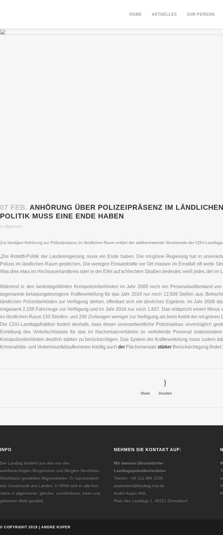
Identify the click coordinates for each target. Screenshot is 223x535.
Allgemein (13, 226)
